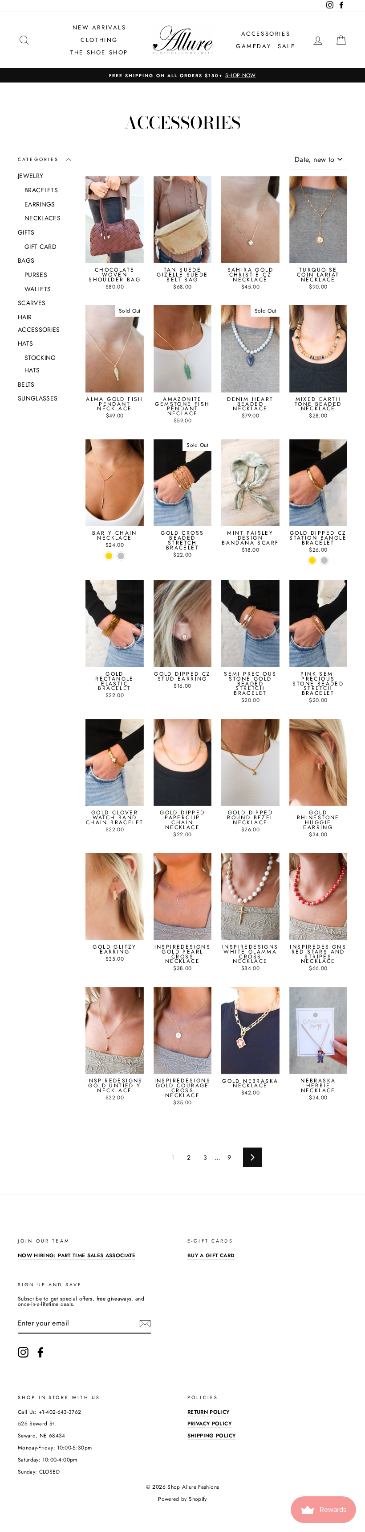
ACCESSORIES (266, 33)
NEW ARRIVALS (99, 27)
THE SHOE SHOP (99, 52)
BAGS (26, 260)
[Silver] (121, 556)
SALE (286, 46)
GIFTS (26, 232)
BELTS (26, 384)
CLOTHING (99, 40)
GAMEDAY (253, 46)
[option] (182, 75)
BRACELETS (41, 190)
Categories (38, 159)
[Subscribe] (145, 1323)
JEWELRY (30, 175)
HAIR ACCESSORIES (39, 323)
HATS (25, 343)
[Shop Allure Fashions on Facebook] (40, 1352)
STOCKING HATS (40, 364)
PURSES (35, 274)
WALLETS (37, 289)
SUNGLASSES (38, 398)
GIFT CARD (40, 246)
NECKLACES (42, 218)
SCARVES (31, 302)
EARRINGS (39, 204)
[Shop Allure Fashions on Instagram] (23, 1352)
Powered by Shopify (182, 1499)
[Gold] (109, 556)
